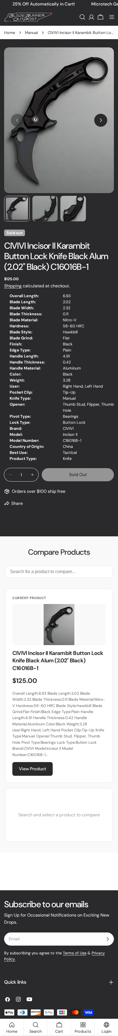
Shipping (13, 286)
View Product (32, 769)
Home (9, 32)
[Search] (82, 17)
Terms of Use (74, 953)
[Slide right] (100, 120)
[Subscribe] (107, 939)
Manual (31, 32)
